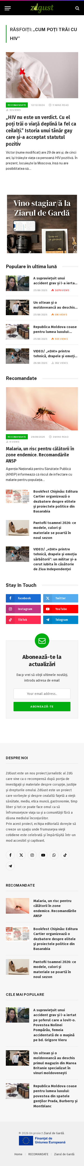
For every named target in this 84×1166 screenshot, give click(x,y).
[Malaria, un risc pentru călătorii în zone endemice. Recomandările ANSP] (42, 408)
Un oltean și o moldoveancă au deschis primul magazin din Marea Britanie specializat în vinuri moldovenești (54, 1063)
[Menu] (8, 8)
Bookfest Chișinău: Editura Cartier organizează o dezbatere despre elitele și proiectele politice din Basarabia (55, 501)
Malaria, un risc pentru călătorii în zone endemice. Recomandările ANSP (40, 455)
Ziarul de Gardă (54, 1133)
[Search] (76, 8)
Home (18, 1154)
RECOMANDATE (38, 1154)
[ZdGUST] (42, 8)
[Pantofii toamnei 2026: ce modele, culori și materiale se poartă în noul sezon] (17, 528)
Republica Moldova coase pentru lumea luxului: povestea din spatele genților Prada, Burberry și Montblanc (55, 1096)
